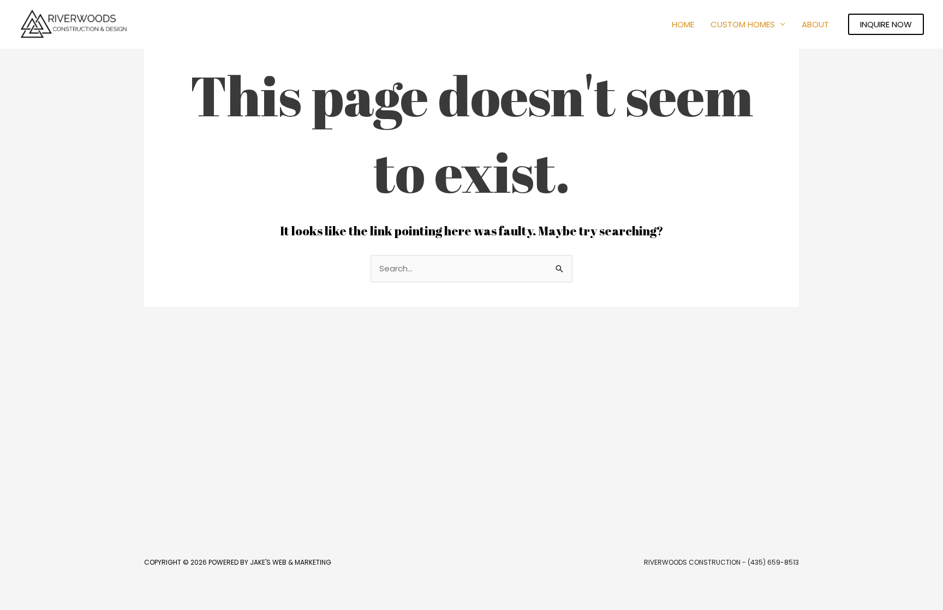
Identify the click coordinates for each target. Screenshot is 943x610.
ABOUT (815, 24)
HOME (683, 24)
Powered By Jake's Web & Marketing (269, 562)
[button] (886, 24)
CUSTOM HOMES (743, 24)
